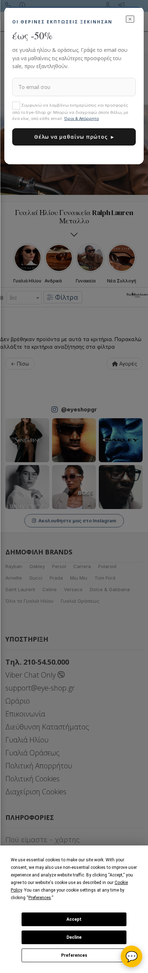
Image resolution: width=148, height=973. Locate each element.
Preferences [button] (39, 897)
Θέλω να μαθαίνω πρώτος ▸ (74, 136)
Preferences (74, 955)
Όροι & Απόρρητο (81, 118)
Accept (74, 919)
